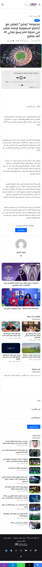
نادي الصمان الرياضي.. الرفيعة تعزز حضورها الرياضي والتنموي (31, 356)
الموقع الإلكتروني (35, 417)
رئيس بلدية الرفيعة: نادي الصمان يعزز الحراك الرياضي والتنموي (32, 335)
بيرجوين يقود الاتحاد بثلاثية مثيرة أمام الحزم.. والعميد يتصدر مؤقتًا (16, 488)
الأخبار (30, 16)
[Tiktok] (21, 556)
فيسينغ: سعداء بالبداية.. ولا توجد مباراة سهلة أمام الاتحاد (11, 334)
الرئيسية (36, 16)
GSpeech (31, 87)
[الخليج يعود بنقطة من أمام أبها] (34, 471)
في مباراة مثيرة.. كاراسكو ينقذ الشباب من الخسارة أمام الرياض (15, 451)
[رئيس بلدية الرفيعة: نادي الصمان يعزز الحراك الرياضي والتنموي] (31, 326)
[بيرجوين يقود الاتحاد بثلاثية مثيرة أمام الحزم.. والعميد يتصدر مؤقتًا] (34, 489)
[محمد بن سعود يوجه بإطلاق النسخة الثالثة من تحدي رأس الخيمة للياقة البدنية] (34, 444)
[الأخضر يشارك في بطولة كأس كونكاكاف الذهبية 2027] (34, 516)
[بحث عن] (39, 5)
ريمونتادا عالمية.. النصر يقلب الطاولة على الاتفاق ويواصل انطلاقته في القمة (15, 460)
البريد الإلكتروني (35, 409)
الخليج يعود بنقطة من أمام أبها (18, 468)
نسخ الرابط (21, 230)
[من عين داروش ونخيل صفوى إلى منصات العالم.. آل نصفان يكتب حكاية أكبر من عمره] (34, 498)
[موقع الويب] (21, 256)
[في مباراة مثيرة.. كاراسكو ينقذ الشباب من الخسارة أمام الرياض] (34, 453)
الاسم (38, 400)
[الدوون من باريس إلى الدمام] (34, 525)
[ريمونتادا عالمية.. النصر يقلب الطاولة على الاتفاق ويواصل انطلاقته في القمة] (34, 462)
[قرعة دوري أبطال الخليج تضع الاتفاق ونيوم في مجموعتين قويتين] (11, 348)
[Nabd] (6, 550)
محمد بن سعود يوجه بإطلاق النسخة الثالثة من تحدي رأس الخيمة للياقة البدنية (15, 442)
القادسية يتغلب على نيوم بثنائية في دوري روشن (15, 505)
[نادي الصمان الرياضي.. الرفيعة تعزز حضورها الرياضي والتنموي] (31, 348)
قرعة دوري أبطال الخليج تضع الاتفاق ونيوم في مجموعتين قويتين (11, 357)
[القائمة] (3, 5)
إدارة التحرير (34, 41)
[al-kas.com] (30, 4)
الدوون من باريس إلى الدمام (19, 522)
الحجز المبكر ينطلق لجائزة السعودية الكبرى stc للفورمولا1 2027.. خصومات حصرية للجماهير (15, 479)
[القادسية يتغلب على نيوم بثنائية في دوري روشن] (34, 507)
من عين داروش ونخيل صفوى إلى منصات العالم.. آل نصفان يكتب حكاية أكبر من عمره (15, 497)
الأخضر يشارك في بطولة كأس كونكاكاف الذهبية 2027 (15, 514)
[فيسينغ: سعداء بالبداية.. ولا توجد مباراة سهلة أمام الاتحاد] (11, 326)
